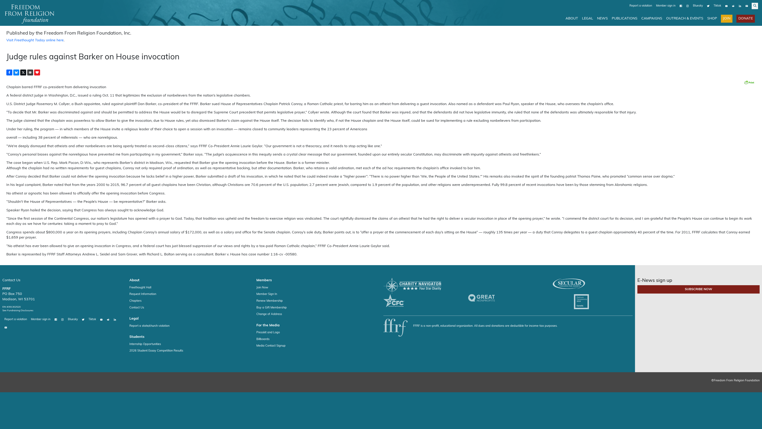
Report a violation (640, 5)
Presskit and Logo (268, 332)
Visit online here (35, 40)
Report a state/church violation (149, 326)
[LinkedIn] (740, 6)
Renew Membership (269, 301)
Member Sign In (266, 294)
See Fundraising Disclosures (17, 310)
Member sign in (665, 5)
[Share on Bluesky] (16, 72)
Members (264, 280)
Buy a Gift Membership (271, 307)
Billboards (262, 339)
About (572, 18)
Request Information (142, 294)
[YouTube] (726, 6)
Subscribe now (698, 289)
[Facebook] (680, 6)
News (602, 18)
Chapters (135, 301)
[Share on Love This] (37, 72)
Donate (745, 18)
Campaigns (651, 18)
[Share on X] (23, 72)
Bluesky (698, 5)
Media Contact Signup (271, 345)
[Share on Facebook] (9, 72)
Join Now (262, 287)
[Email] (746, 6)
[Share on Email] (30, 72)
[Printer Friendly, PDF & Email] (749, 82)
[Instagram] (687, 6)
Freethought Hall (140, 287)
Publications (624, 18)
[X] (708, 6)
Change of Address (269, 314)
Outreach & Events (684, 18)
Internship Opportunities (145, 344)
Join (726, 18)
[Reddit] (733, 6)
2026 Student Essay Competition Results (156, 350)
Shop (712, 18)
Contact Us (11, 280)
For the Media (268, 325)
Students (136, 337)
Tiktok (717, 5)
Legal (587, 18)
